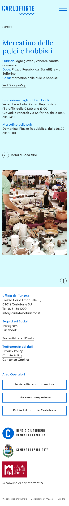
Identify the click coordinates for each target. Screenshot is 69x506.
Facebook (9, 330)
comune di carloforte (22, 483)
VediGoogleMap (14, 85)
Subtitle (23, 498)
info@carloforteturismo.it (21, 313)
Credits (61, 498)
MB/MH (50, 498)
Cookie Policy (12, 355)
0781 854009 (17, 309)
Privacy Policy (12, 351)
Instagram (10, 326)
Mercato (7, 26)
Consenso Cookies (16, 360)
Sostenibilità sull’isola (18, 338)
